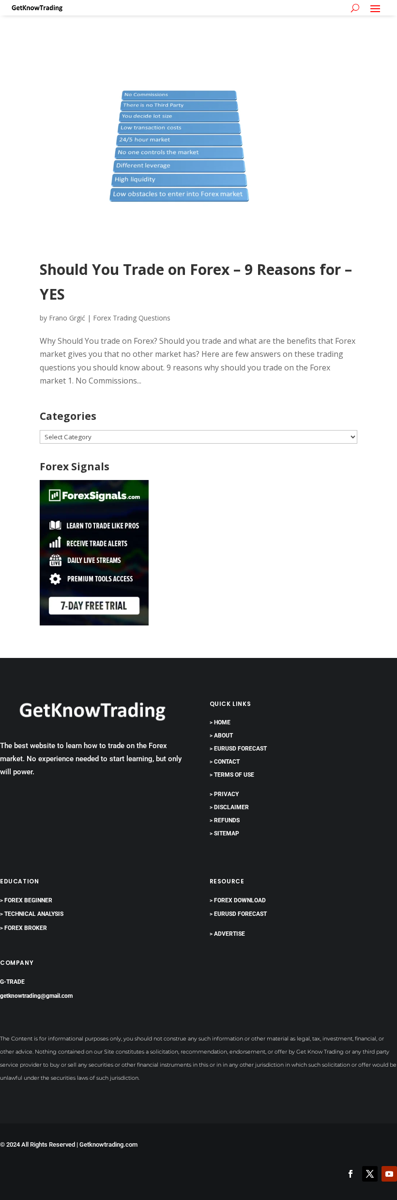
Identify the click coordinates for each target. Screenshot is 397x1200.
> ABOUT (221, 735)
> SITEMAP (224, 833)
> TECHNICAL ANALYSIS (31, 914)
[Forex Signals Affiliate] (94, 622)
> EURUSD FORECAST (238, 748)
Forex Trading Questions (131, 317)
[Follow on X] (370, 1174)
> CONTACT (225, 761)
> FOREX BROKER (23, 928)
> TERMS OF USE (232, 774)
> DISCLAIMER (229, 807)
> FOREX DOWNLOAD (238, 900)
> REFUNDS (225, 820)
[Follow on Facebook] (350, 1174)
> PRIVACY (224, 794)
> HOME (220, 722)
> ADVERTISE (227, 933)
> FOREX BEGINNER (26, 900)
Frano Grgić (67, 317)
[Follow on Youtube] (389, 1174)
